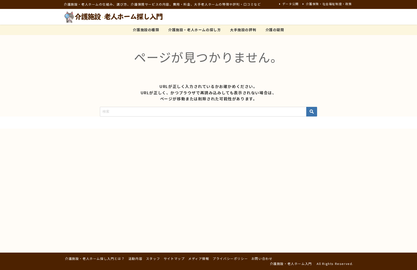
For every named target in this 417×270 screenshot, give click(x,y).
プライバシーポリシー (230, 258)
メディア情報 (198, 258)
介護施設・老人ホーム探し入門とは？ (95, 258)
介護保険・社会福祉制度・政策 (329, 4)
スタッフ (153, 258)
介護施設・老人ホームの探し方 (194, 29)
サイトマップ (174, 258)
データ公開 (290, 4)
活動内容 (135, 258)
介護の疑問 (274, 29)
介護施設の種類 (146, 29)
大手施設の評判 (243, 29)
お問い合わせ (262, 258)
